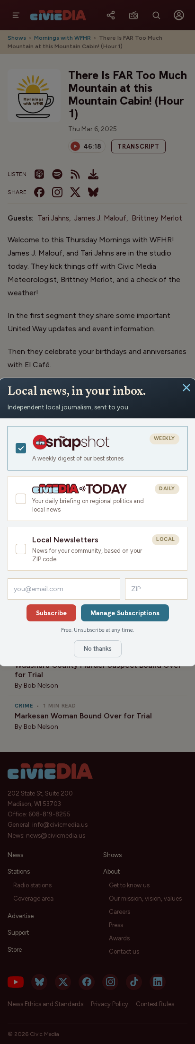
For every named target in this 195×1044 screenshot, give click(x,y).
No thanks (98, 649)
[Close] (186, 387)
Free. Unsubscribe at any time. (97, 630)
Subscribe (51, 613)
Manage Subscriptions (125, 613)
